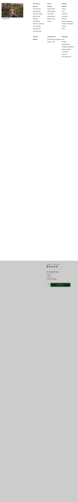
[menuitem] (12, 32)
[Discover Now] (12, 10)
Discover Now (6, 18)
